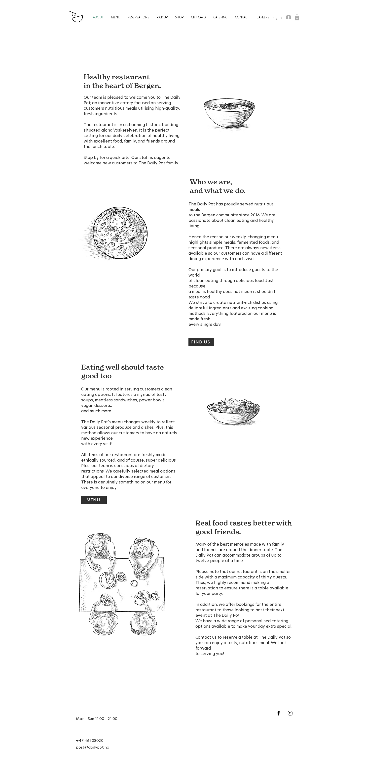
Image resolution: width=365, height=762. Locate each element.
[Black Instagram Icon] (290, 713)
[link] (296, 17)
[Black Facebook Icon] (279, 713)
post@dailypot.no (92, 747)
